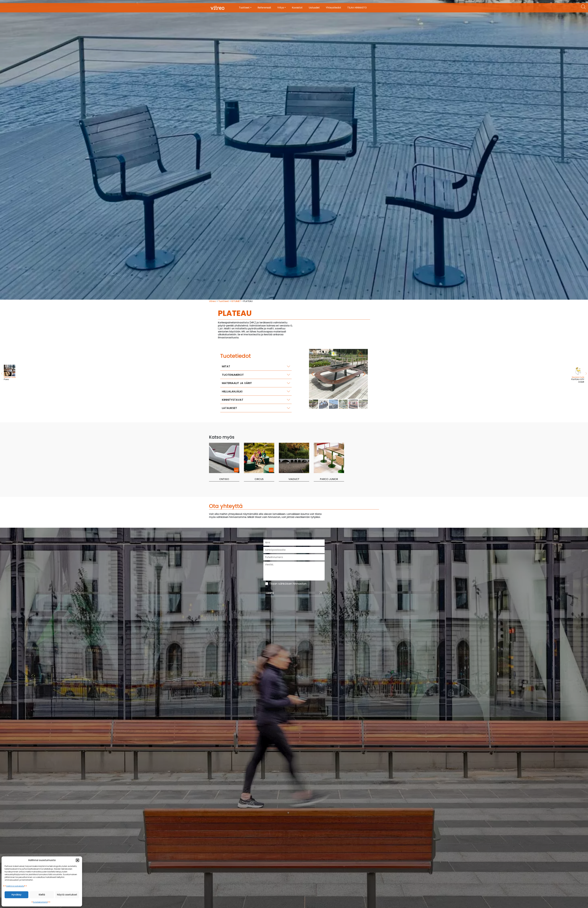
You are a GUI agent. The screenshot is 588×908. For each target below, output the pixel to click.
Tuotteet (223, 301)
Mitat (226, 366)
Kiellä (42, 894)
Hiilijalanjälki (232, 391)
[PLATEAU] (338, 374)
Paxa (10, 378)
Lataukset (229, 408)
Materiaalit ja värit (237, 383)
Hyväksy (16, 894)
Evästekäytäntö (40, 902)
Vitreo (212, 301)
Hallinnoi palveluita (15, 886)
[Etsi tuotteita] (583, 7)
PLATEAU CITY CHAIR (577, 379)
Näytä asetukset (67, 894)
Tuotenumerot (233, 375)
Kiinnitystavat (232, 400)
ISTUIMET (236, 301)
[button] (77, 860)
